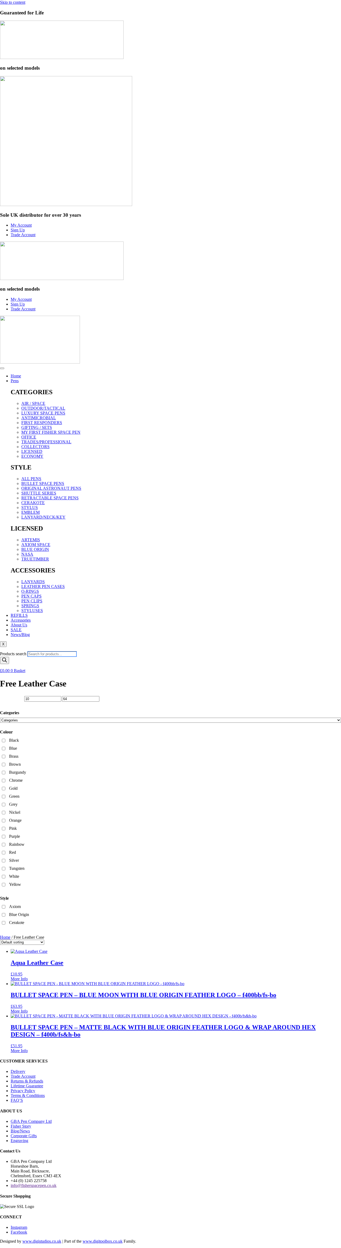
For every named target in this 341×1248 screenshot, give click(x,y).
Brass (13, 756)
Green (14, 796)
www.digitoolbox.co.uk (103, 1241)
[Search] (4, 660)
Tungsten (17, 868)
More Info (19, 979)
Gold (13, 788)
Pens (15, 380)
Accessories (21, 620)
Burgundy (17, 772)
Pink (13, 828)
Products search (13, 653)
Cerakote (16, 922)
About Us (19, 625)
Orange (15, 820)
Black (14, 740)
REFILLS (19, 615)
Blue (13, 748)
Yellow (15, 884)
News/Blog (20, 634)
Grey (13, 804)
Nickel (14, 812)
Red (12, 852)
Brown (15, 764)
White (14, 876)
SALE (16, 629)
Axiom (15, 906)
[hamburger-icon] (2, 368)
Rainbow (17, 844)
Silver (14, 860)
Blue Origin (19, 914)
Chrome (16, 780)
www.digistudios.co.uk (41, 1241)
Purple (14, 836)
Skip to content (12, 2)
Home (16, 376)
